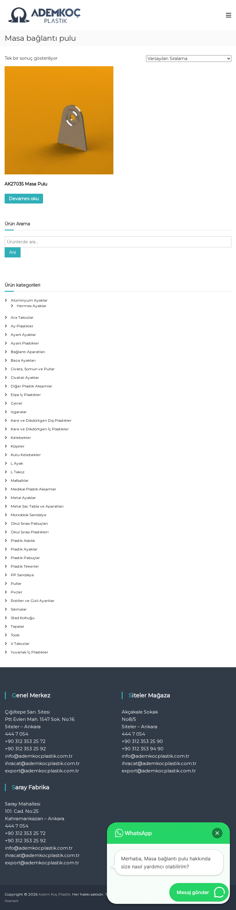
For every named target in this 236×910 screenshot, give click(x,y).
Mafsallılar (20, 480)
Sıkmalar (19, 609)
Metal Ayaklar (23, 497)
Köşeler (18, 446)
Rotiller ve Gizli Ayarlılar (32, 600)
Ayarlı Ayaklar (23, 334)
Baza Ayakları (23, 360)
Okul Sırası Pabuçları (29, 523)
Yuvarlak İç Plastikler (29, 652)
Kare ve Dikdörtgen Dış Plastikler (41, 420)
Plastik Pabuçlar (25, 557)
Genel (16, 403)
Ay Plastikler (22, 326)
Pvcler (16, 592)
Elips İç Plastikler (26, 394)
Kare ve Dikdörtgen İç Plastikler (40, 429)
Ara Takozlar (22, 317)
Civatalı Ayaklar (25, 377)
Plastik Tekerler (25, 566)
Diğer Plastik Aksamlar (31, 386)
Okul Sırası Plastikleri (30, 532)
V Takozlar (20, 643)
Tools (15, 635)
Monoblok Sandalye (28, 514)
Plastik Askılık (23, 540)
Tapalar (17, 626)
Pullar (16, 583)
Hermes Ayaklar (31, 305)
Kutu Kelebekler (26, 454)
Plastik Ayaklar (24, 549)
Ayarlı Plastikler (25, 343)
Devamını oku (24, 198)
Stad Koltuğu (22, 617)
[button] (217, 833)
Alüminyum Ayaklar (29, 300)
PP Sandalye (22, 575)
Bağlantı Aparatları (28, 351)
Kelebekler (21, 437)
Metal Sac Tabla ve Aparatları (37, 506)
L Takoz (18, 472)
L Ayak (17, 463)
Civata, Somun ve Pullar (33, 369)
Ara (12, 252)
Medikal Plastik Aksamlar (33, 489)
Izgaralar (19, 411)
